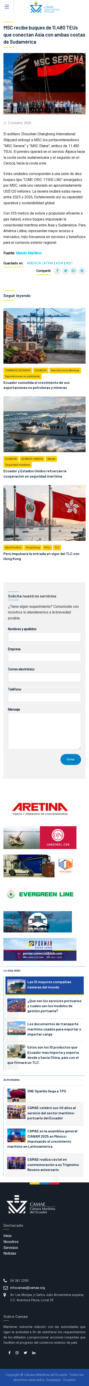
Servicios (10, 1248)
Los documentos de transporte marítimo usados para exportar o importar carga (54, 1029)
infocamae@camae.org (27, 1287)
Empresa (14, 649)
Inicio (7, 1236)
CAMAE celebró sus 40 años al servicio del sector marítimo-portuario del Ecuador (51, 1112)
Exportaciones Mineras (65, 370)
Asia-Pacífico (13, 548)
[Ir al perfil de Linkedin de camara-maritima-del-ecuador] (33, 1353)
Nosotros (10, 1242)
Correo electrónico (21, 669)
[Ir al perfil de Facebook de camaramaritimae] (9, 1353)
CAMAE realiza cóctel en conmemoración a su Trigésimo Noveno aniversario (53, 1164)
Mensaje (14, 709)
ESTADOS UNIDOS (32, 459)
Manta (51, 459)
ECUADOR (41, 370)
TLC (57, 548)
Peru (47, 548)
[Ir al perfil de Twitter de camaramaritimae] (25, 1353)
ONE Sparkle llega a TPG (46, 1091)
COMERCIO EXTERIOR (17, 370)
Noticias (9, 1253)
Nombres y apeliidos (22, 629)
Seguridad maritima (17, 465)
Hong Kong (33, 548)
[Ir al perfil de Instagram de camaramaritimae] (17, 1353)
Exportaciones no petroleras (22, 376)
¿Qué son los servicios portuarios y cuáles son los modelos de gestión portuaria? (54, 1005)
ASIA (59, 263)
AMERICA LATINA (40, 263)
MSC (69, 263)
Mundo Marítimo (29, 253)
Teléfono (14, 689)
